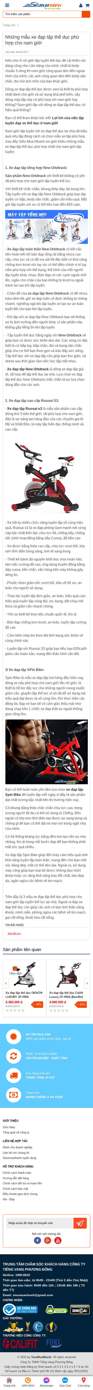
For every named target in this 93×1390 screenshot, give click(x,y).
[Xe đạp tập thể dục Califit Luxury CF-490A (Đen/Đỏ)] (68, 975)
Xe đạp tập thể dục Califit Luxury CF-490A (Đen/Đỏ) (66, 995)
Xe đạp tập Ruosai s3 (24, 408)
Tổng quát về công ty (16, 1132)
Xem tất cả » (14, 933)
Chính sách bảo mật (15, 1188)
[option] (24, 988)
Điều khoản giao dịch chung (20, 1194)
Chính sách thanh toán (17, 1172)
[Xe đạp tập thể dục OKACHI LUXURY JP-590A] (25, 975)
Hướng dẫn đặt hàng (16, 1178)
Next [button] (87, 983)
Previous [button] (6, 983)
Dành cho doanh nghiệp (17, 1147)
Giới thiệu (9, 1127)
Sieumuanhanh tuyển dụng (19, 1158)
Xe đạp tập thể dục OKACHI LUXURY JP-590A (24, 995)
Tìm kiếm (86, 14)
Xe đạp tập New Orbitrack (28, 369)
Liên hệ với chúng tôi (16, 1152)
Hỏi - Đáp (8, 1199)
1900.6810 (22, 1275)
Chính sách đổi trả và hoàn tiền (22, 1183)
